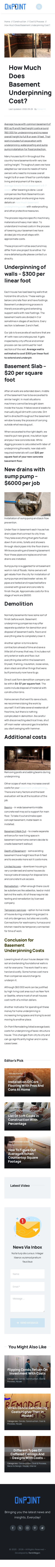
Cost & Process (39, 1463)
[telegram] (42, 1528)
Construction (32, 1378)
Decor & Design (14, 1466)
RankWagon (34, 1552)
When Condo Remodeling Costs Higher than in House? (27, 1412)
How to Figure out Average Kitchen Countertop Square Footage (23, 1156)
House (19, 1381)
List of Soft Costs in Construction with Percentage (23, 1120)
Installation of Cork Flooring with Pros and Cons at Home (26, 1086)
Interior (33, 1466)
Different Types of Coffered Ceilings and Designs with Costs (27, 1454)
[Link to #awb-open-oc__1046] (39, 7)
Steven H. (41, 109)
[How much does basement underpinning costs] (27, 34)
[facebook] (13, 1528)
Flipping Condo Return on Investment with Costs (27, 1371)
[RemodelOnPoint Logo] (15, 4)
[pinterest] (35, 1528)
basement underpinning (33, 787)
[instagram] (28, 1528)
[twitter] (20, 1528)
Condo (22, 1378)
